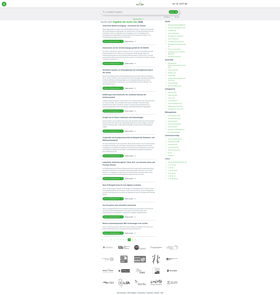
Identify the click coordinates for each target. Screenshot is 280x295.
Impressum (150, 293)
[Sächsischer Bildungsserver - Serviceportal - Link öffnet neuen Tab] (108, 282)
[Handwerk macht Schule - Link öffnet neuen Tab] (140, 259)
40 (126, 239)
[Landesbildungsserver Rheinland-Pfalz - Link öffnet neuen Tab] (172, 271)
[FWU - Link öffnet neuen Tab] (108, 259)
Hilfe (161, 293)
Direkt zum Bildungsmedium (112, 41)
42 (132, 239)
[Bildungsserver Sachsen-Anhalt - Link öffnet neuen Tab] (124, 282)
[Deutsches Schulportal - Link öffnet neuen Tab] (156, 247)
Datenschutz (141, 293)
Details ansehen (129, 41)
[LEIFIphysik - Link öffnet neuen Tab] (124, 271)
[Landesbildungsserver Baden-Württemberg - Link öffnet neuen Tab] (108, 247)
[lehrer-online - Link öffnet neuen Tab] (108, 271)
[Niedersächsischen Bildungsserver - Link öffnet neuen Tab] (140, 271)
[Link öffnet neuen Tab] (183, 4)
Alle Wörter (167, 17)
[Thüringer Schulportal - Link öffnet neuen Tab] (156, 282)
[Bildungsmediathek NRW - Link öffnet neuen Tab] (172, 259)
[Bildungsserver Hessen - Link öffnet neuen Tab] (156, 259)
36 (114, 239)
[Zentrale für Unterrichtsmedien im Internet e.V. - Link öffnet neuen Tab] (172, 282)
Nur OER (177, 17)
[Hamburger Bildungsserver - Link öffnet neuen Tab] (124, 259)
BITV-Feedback (132, 293)
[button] (4, 4)
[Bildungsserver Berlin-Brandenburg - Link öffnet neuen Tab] (124, 247)
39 (123, 239)
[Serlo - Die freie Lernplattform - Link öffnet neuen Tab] (140, 282)
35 (111, 239)
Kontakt (156, 293)
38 (120, 239)
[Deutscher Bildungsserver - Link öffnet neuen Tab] (172, 247)
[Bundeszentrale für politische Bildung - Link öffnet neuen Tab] (140, 247)
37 (117, 239)
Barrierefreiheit (121, 293)
